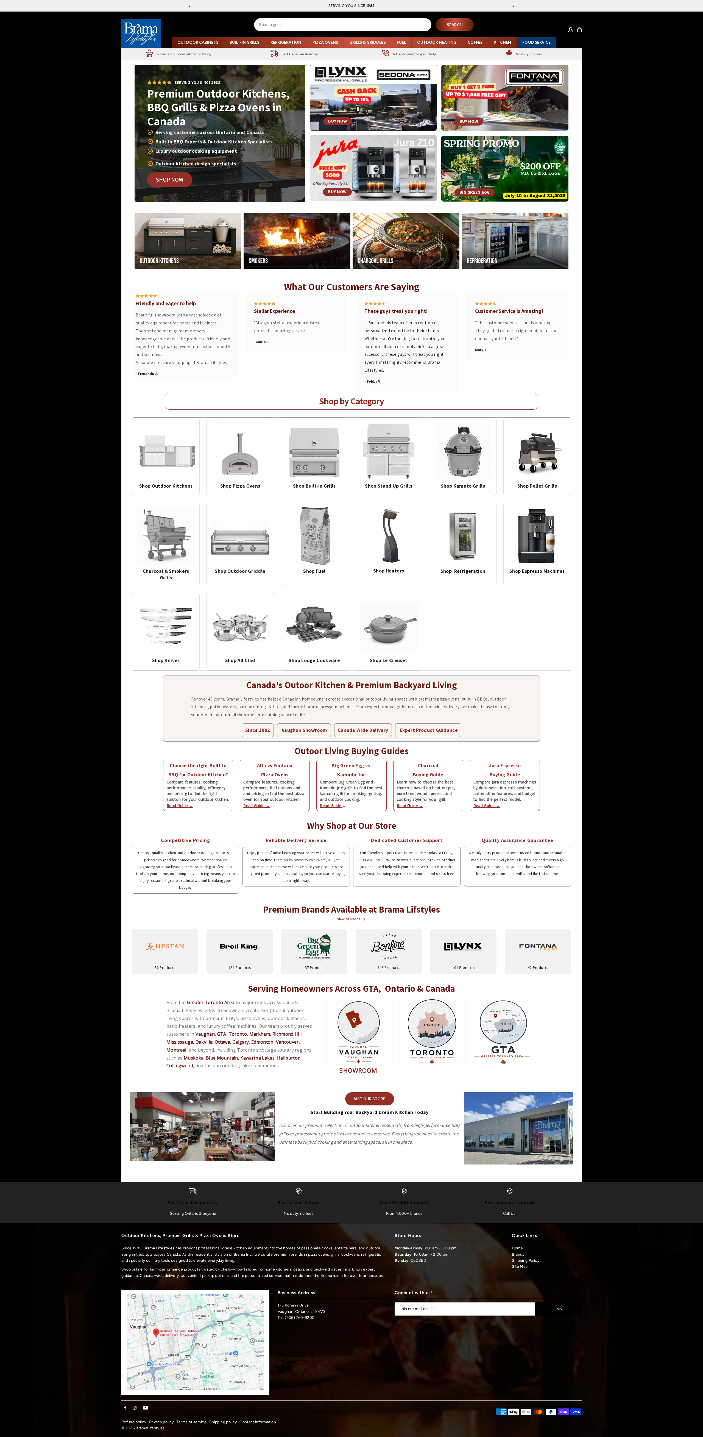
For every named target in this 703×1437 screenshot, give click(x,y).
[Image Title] (166, 451)
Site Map (520, 1266)
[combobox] (342, 24)
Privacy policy (161, 1422)
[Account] (570, 29)
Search (455, 24)
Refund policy (133, 1422)
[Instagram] (134, 1408)
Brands (518, 1254)
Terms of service (191, 1422)
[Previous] (189, 6)
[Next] (513, 6)
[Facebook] (125, 1408)
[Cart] (579, 29)
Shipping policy (223, 1422)
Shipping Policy (525, 1260)
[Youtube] (145, 1408)
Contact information (257, 1422)
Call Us (509, 1213)
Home (517, 1248)
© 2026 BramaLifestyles (143, 1428)
